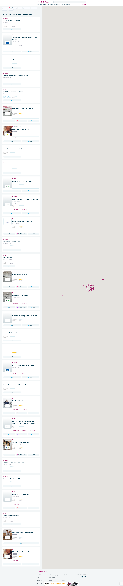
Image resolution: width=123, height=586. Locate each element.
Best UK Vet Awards (52, 578)
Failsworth (18, 12)
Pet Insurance (39, 583)
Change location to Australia (81, 574)
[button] (90, 287)
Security (63, 578)
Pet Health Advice (40, 581)
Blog (44, 4)
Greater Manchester (13, 12)
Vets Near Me (39, 4)
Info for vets (84, 4)
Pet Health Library (67, 4)
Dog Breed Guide (52, 577)
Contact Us (63, 580)
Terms (62, 577)
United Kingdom (6, 12)
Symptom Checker (53, 4)
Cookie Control (64, 574)
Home (3, 12)
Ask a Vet (47, 4)
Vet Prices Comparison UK (53, 575)
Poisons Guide (60, 4)
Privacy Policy (64, 575)
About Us (50, 574)
